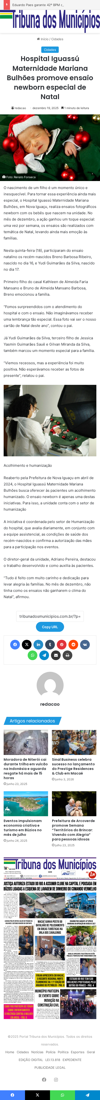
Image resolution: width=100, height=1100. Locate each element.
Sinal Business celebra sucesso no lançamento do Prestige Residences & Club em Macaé (73, 766)
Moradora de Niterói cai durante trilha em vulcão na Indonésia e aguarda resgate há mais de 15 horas (26, 768)
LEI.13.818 (52, 1060)
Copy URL (50, 627)
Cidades (57, 39)
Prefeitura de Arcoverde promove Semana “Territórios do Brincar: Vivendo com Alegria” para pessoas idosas (73, 830)
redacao (20, 108)
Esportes (77, 1052)
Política (63, 1052)
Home (9, 1052)
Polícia (50, 1052)
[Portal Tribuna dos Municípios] (50, 21)
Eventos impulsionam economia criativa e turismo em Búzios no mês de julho (23, 827)
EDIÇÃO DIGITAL (31, 1060)
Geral (91, 1052)
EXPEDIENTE (72, 1060)
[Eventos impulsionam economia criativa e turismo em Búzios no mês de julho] (26, 803)
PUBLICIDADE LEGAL (50, 1067)
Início (44, 39)
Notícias (37, 1052)
